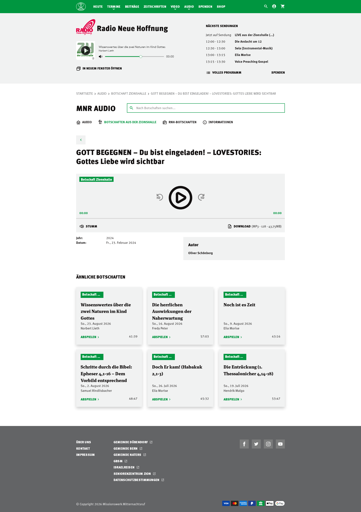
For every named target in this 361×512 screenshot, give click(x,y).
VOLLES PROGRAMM (226, 72)
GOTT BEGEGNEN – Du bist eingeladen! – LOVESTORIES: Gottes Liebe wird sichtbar (213, 93)
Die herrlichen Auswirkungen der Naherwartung (171, 311)
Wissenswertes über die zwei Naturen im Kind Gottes (106, 311)
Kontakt (83, 448)
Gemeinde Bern (126, 448)
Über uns (83, 442)
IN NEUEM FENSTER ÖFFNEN (102, 68)
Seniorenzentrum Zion (133, 473)
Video (175, 6)
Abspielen (88, 337)
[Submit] (131, 107)
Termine (113, 6)
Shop (221, 6)
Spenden (205, 6)
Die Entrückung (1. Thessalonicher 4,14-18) (248, 370)
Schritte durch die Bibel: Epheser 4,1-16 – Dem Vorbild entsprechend (106, 373)
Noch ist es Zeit (239, 304)
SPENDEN (278, 72)
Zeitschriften (155, 6)
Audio (189, 6)
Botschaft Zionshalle (128, 93)
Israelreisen (124, 467)
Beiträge (132, 6)
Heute (98, 6)
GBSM (119, 461)
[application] (180, 217)
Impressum (85, 454)
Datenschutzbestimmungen (137, 479)
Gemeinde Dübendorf (131, 442)
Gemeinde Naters (128, 454)
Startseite (84, 93)
